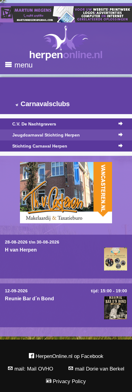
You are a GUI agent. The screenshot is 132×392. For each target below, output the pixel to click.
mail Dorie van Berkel (98, 369)
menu (22, 65)
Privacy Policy (68, 381)
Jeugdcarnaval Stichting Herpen (46, 135)
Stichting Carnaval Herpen (39, 146)
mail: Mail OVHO (33, 369)
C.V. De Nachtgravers (34, 123)
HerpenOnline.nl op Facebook (68, 356)
